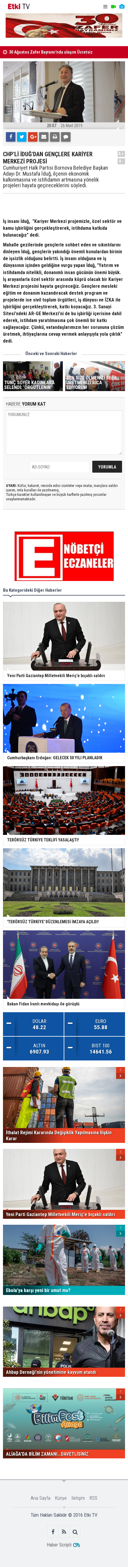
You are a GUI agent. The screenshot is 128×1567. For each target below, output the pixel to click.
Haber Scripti (59, 1545)
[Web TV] (113, 6)
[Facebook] (10, 137)
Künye (61, 1498)
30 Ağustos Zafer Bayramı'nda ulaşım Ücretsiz (51, 52)
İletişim (78, 1498)
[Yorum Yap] (66, 137)
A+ (121, 154)
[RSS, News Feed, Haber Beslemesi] (64, 1532)
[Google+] (33, 137)
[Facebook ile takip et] (53, 1532)
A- (121, 161)
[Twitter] (21, 137)
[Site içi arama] (75, 1532)
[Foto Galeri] (121, 6)
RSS (93, 1498)
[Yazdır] (55, 137)
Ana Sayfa (40, 1498)
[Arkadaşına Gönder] (44, 137)
